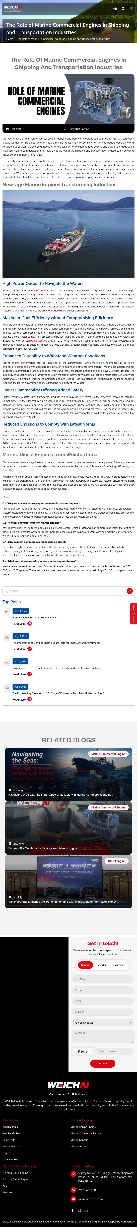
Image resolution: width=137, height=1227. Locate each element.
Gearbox (7, 1192)
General (85, 965)
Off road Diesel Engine (15, 1179)
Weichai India (10, 1126)
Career (6, 1153)
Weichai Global (11, 1133)
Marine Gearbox (80, 1146)
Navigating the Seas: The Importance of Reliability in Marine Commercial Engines (58, 668)
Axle (5, 1186)
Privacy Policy (57, 1221)
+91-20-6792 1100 (87, 1190)
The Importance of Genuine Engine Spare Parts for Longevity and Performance (57, 642)
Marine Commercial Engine (86, 1133)
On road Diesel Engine (15, 1172)
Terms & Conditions (78, 1221)
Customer (119, 965)
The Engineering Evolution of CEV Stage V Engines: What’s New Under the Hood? (58, 693)
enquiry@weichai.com (90, 1199)
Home (9, 38)
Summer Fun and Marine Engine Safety (34, 617)
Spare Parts (9, 1140)
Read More (19, 623)
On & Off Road (11, 1159)
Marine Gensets (79, 1140)
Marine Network (12, 1146)
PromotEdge (127, 1221)
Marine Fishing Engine (83, 1126)
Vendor (102, 965)
